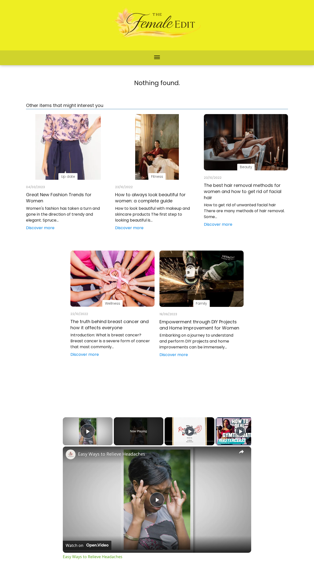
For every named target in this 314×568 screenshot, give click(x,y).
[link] (71, 454)
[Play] (190, 431)
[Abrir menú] (157, 58)
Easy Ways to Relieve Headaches (111, 454)
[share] (241, 451)
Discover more (40, 228)
